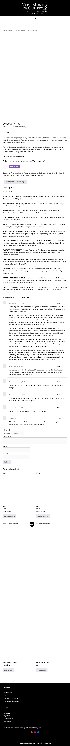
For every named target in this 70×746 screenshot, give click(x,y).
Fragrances (11, 30)
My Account (8, 693)
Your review (7, 436)
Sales (17, 175)
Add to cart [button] (8, 670)
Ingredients (7, 716)
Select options (9, 516)
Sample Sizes (25, 175)
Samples (33, 175)
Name (5, 446)
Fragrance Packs (21, 30)
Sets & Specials (52, 173)
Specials (40, 175)
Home (5, 30)
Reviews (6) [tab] (21, 182)
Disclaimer (7, 721)
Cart (5, 695)
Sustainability (8, 718)
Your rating (7, 433)
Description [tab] (9, 182)
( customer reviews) (18, 127)
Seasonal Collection (39, 173)
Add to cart (14, 166)
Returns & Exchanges (11, 698)
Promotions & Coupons (11, 701)
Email (5, 454)
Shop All (61, 173)
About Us (7, 713)
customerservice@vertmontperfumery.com (26, 728)
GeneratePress (46, 743)
